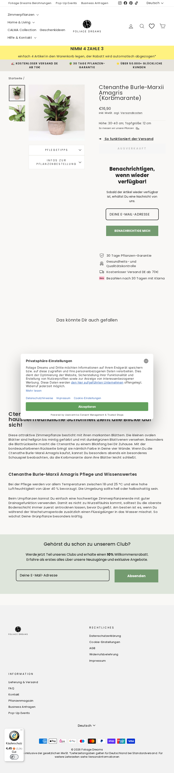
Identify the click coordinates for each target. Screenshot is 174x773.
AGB (92, 648)
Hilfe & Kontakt (20, 37)
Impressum (97, 661)
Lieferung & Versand (23, 682)
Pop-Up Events (66, 3)
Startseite (15, 78)
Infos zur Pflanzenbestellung (56, 162)
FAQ (11, 688)
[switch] (14, 756)
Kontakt (13, 694)
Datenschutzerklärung (105, 636)
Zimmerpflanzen (22, 14)
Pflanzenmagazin (21, 700)
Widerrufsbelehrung (103, 654)
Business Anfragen (94, 3)
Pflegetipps (56, 150)
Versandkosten (132, 113)
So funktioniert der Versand (126, 139)
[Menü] (21, 730)
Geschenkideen (52, 30)
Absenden (136, 575)
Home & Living (19, 22)
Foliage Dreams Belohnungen (30, 3)
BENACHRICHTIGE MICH (132, 231)
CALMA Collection (22, 30)
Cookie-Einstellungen (104, 642)
